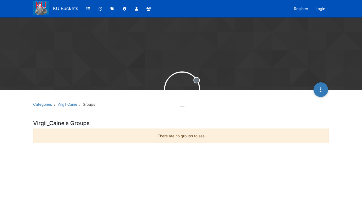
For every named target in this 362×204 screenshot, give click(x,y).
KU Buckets (65, 8)
